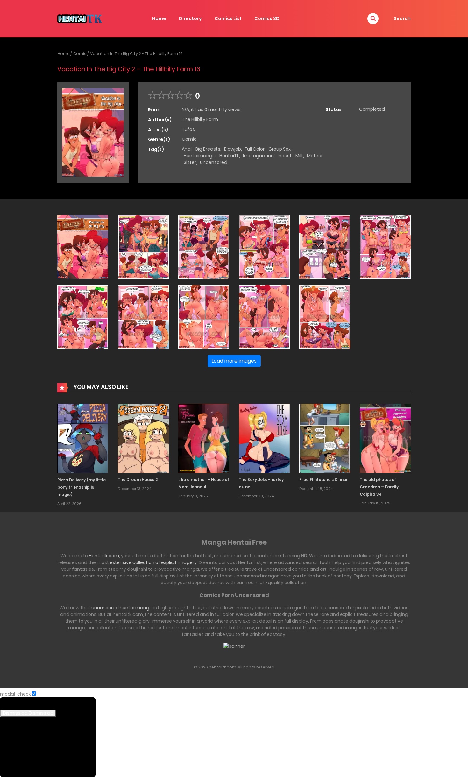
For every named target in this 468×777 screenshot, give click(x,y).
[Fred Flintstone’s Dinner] (324, 438)
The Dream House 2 (138, 479)
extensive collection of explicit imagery (153, 562)
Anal (187, 149)
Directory (190, 18)
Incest (285, 155)
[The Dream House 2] (143, 438)
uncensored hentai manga (121, 607)
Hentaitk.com (104, 556)
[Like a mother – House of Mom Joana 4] (203, 438)
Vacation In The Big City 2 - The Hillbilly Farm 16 (136, 53)
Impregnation (258, 155)
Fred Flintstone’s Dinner (323, 479)
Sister (190, 162)
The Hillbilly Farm (200, 119)
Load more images (234, 360)
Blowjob (232, 149)
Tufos (188, 129)
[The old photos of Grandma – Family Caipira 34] (385, 438)
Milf (299, 155)
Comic (80, 53)
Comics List (228, 18)
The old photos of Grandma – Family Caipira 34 (379, 487)
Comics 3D (267, 18)
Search (402, 18)
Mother (315, 155)
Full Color (255, 149)
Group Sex (279, 149)
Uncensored (213, 162)
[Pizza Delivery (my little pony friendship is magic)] (82, 438)
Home (159, 18)
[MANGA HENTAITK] (79, 18)
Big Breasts (207, 149)
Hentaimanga (200, 155)
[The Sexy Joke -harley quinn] (264, 438)
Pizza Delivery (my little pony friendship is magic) (81, 487)
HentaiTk (229, 155)
